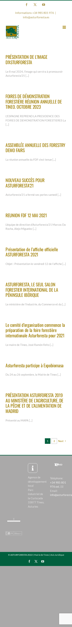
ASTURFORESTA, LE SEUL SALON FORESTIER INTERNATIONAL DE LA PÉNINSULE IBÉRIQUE (32, 289)
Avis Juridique (57, 554)
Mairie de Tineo (41, 554)
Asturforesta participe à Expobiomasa (35, 365)
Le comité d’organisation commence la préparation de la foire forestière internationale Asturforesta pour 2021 (35, 330)
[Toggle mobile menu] (64, 27)
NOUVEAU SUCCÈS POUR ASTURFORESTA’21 (25, 183)
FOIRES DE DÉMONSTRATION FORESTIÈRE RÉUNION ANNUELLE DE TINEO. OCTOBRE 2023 (34, 101)
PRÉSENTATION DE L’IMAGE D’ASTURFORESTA (26, 59)
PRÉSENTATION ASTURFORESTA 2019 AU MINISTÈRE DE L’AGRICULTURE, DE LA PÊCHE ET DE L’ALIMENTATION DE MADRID (34, 403)
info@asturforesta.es (36, 17)
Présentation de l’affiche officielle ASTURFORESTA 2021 (32, 252)
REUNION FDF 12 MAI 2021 (26, 215)
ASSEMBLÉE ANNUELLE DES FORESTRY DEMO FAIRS (35, 148)
